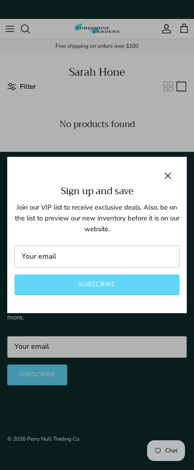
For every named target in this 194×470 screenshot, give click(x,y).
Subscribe (97, 284)
